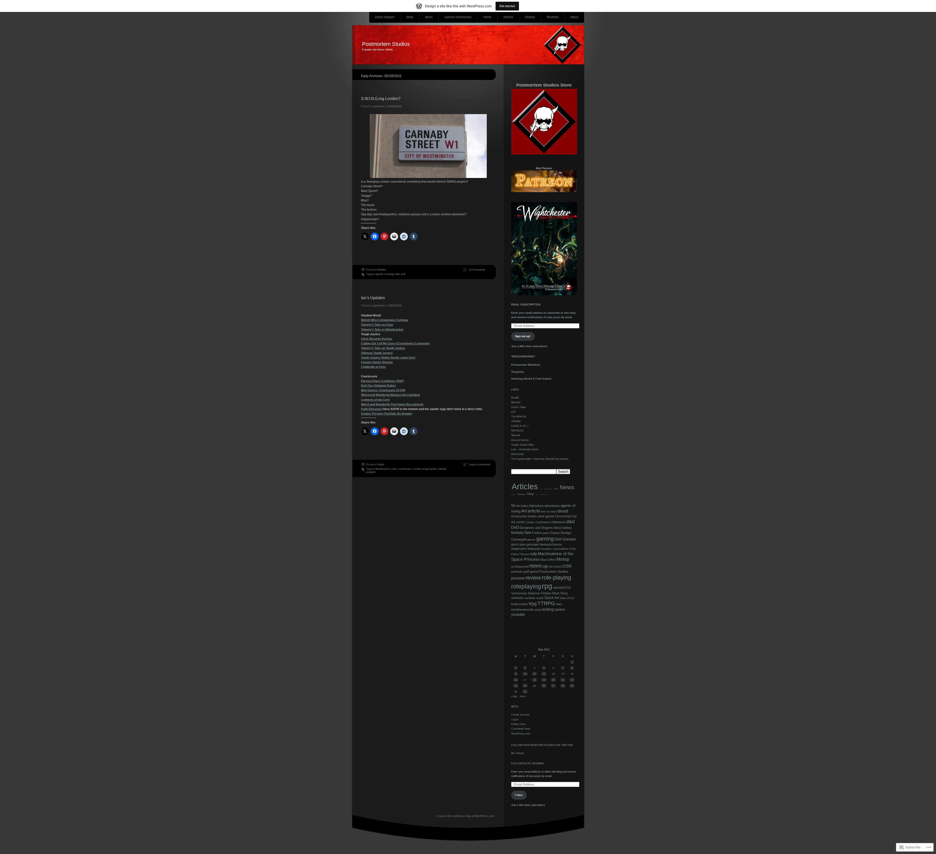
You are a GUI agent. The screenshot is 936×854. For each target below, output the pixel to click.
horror (557, 544)
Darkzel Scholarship (458, 17)
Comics (530, 522)
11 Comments (477, 269)
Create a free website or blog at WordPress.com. (466, 816)
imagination (519, 548)
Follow (519, 795)
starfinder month (534, 598)
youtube (370, 472)
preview (518, 578)
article (534, 510)
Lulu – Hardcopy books (525, 449)
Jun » (522, 696)
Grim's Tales (518, 407)
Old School (554, 566)
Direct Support (384, 17)
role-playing (556, 577)
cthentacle (558, 522)
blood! (562, 511)
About (574, 17)
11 (534, 673)
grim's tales (518, 544)
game (546, 532)
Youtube (516, 421)
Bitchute (516, 402)
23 (515, 685)
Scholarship (519, 593)
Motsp (562, 559)
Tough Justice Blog (522, 444)
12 (543, 673)
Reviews (552, 17)
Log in (514, 719)
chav (394, 468)
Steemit (515, 435)
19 (543, 679)
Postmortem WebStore (525, 364)
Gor (558, 539)
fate (397, 274)
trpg (533, 603)
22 (572, 679)
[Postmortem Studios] (468, 45)
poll (403, 274)
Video (548, 494)
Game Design (560, 533)
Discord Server (520, 440)
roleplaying (526, 586)
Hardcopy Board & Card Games (531, 378)
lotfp (533, 554)
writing (548, 609)
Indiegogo (534, 548)
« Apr (514, 696)
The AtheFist (518, 416)
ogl (545, 566)
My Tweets (517, 753)
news (535, 566)
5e (513, 505)
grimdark (533, 544)
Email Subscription (525, 304)
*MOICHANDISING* (523, 356)
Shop (409, 17)
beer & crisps (549, 511)
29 (572, 685)
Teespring (517, 371)
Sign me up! (523, 336)
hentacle (546, 544)
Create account (520, 714)
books (532, 516)
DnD (515, 527)
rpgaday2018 (562, 587)
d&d (570, 521)
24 (525, 685)
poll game (531, 571)
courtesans (405, 468)
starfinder (517, 598)
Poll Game (514, 494)
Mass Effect (548, 559)
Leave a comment (479, 464)
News (429, 17)
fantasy (517, 532)
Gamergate (519, 539)
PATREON (517, 430)
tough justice (429, 468)
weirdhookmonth (522, 609)
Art (524, 510)
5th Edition (522, 505)
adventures (552, 506)
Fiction (537, 533)
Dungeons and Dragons (536, 528)
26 (543, 685)
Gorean (569, 539)
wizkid (442, 468)
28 (562, 685)
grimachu (379, 106)
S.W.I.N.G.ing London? (380, 99)
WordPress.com (520, 733)
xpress (559, 609)
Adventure (536, 506)
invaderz (547, 548)
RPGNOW (517, 454)
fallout (558, 528)
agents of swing (384, 274)
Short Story (560, 593)
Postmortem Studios (386, 44)
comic (541, 489)
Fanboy (530, 17)
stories (537, 494)
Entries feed (518, 724)
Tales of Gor (567, 598)
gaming (545, 539)
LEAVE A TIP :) (519, 425)
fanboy (567, 528)
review (417, 468)
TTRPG (546, 603)
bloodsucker (382, 468)
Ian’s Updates (373, 298)
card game (545, 516)
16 (515, 679)
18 (534, 679)
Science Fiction (539, 593)
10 (525, 673)
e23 (513, 411)
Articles (508, 17)
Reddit (515, 397)
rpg (547, 586)
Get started (507, 6)
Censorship (563, 516)
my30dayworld (519, 566)
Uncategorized (543, 494)
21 (562, 679)
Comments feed (520, 728)
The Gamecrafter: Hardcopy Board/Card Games (540, 458)
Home (487, 17)
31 (525, 691)
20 (553, 679)
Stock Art (551, 598)
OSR (567, 566)
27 (553, 685)
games (531, 539)
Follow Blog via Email (527, 763)
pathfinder (517, 571)
